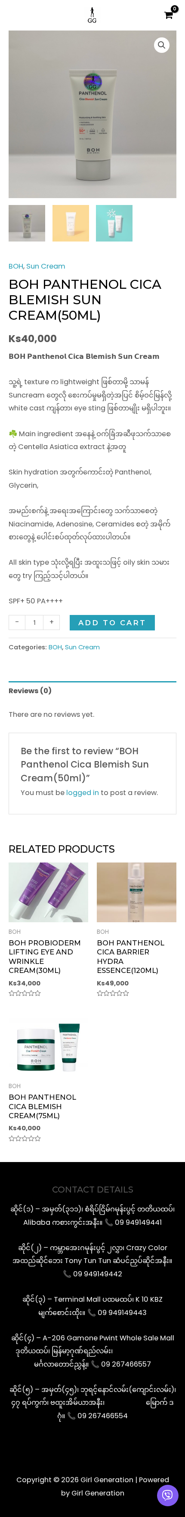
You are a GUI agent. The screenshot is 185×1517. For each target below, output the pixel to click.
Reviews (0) (30, 691)
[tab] (92, 691)
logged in (82, 793)
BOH (16, 266)
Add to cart (112, 622)
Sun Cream (45, 266)
